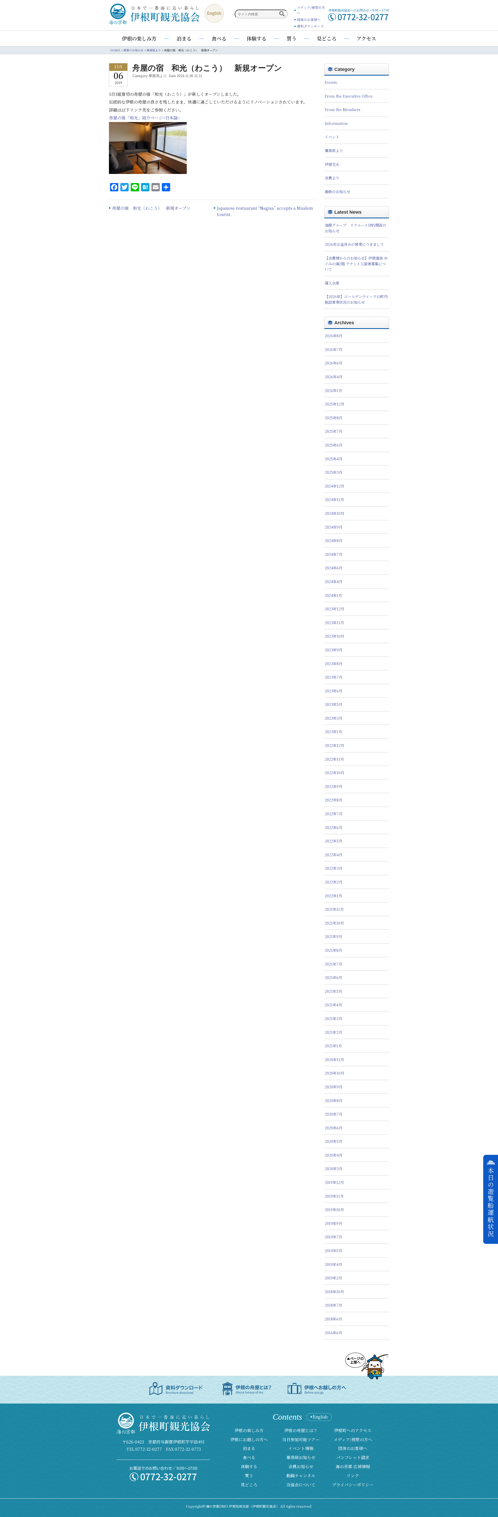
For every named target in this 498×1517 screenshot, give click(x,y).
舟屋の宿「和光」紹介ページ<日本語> (144, 118)
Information (336, 123)
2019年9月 (333, 1223)
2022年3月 (333, 868)
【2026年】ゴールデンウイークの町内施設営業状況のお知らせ (356, 299)
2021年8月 (333, 950)
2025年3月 (333, 472)
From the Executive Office (349, 96)
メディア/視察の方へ (353, 1439)
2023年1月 (333, 731)
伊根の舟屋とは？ (300, 1430)
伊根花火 (332, 164)
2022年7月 (333, 813)
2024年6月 (333, 567)
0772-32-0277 (148, 1449)
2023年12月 (334, 608)
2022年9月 (333, 786)
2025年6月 (333, 445)
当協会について (300, 1485)
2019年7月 (333, 1236)
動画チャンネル (300, 1476)
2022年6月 (333, 827)
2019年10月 (334, 1209)
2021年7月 (333, 964)
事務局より (334, 150)
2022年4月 (333, 854)
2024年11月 (334, 499)
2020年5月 (333, 1141)
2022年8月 (333, 800)
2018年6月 (333, 1319)
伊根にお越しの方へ (249, 1439)
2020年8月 (333, 1100)
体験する (256, 38)
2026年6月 (333, 363)
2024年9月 (333, 527)
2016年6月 (333, 1332)
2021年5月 (333, 991)
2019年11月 (334, 1196)
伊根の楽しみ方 (139, 38)
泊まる (184, 38)
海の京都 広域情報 (353, 1466)
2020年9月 (333, 1086)
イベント (332, 136)
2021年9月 (333, 936)
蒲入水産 (332, 283)
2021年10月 (334, 923)
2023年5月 (333, 704)
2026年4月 (333, 376)
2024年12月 (334, 486)
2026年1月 (333, 390)
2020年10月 (334, 1073)
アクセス (366, 38)
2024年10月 (334, 513)
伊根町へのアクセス (352, 1430)
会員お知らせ (300, 1466)
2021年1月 (333, 1045)
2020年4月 (333, 1155)
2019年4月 (333, 1264)
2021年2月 (333, 1032)
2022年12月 (334, 745)
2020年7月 (333, 1114)
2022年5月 (333, 841)
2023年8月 (333, 663)
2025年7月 (333, 431)
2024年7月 (333, 554)
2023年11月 (334, 622)
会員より (332, 177)
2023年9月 (333, 649)
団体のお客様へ (309, 19)
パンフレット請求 (352, 1457)
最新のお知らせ (337, 191)
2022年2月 (333, 882)
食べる (219, 38)
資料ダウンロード (310, 26)
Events (331, 82)
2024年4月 (333, 581)
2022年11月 (334, 759)
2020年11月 (334, 1059)
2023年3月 (333, 718)
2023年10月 (334, 636)
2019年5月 (333, 1250)
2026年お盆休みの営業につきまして (354, 244)
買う (291, 38)
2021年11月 (334, 909)
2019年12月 (334, 1182)
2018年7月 (333, 1305)
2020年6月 (333, 1127)
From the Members (342, 109)
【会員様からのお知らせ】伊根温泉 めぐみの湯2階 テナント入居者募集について (356, 263)
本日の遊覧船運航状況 (490, 1202)
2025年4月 (333, 458)
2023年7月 (333, 677)
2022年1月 (333, 895)
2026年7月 (333, 349)
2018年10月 (334, 1291)
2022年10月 (334, 772)
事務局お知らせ (300, 1457)
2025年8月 (333, 417)
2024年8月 (333, 540)
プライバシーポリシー (353, 1485)
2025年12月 (334, 404)
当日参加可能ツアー (301, 1439)
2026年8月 (333, 335)
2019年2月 (333, 1277)
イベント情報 (300, 1448)
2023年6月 (333, 690)
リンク (353, 1476)
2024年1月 (333, 595)
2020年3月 (333, 1168)
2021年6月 (333, 977)
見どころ (326, 38)
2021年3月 (333, 1018)
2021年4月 (333, 1004)
